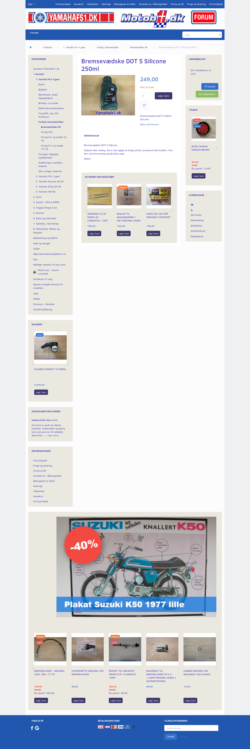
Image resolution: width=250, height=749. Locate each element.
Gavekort (79, 4)
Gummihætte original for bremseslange (87, 672)
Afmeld (183, 736)
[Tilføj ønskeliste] (144, 105)
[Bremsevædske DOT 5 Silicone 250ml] (108, 95)
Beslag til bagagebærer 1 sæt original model (129, 217)
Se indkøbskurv (207, 94)
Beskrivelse (91, 135)
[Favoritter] (203, 204)
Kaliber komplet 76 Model (50, 369)
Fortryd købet (63, 4)
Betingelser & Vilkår (125, 4)
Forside (34, 32)
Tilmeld (170, 736)
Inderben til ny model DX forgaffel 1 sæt (97, 217)
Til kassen (209, 86)
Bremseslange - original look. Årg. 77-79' (49, 672)
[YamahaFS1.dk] (71, 17)
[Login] (203, 209)
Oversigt (106, 4)
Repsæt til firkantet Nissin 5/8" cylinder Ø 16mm (122, 674)
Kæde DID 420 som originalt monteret (158, 215)
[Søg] (220, 34)
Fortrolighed (216, 4)
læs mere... (54, 435)
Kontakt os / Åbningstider (153, 4)
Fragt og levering (196, 4)
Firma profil (177, 4)
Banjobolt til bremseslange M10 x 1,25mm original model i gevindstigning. (161, 676)
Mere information (149, 124)
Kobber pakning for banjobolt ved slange (197, 672)
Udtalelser (92, 4)
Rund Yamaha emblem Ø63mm (201, 148)
